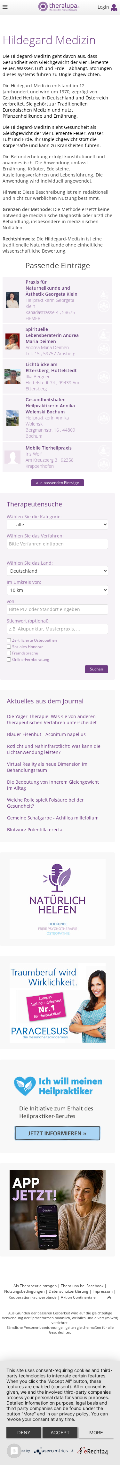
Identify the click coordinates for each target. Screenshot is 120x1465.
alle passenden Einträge (57, 482)
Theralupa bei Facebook (82, 1286)
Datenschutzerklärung (68, 1291)
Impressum (102, 1291)
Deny (23, 1433)
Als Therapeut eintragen (35, 1286)
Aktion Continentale (78, 1297)
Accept (60, 1433)
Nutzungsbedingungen (24, 1291)
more (96, 1433)
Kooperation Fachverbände (33, 1297)
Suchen (96, 669)
